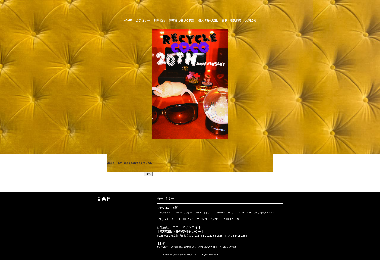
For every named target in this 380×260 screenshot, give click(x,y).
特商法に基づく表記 (181, 20)
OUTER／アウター (183, 213)
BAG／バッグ (165, 219)
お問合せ (250, 20)
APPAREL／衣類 (167, 207)
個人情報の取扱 (208, 20)
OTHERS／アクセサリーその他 (199, 219)
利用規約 (159, 20)
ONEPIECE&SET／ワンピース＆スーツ (256, 213)
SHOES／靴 (231, 219)
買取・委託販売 (231, 20)
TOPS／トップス (204, 213)
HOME (128, 20)
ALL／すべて (165, 213)
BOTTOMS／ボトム (225, 213)
